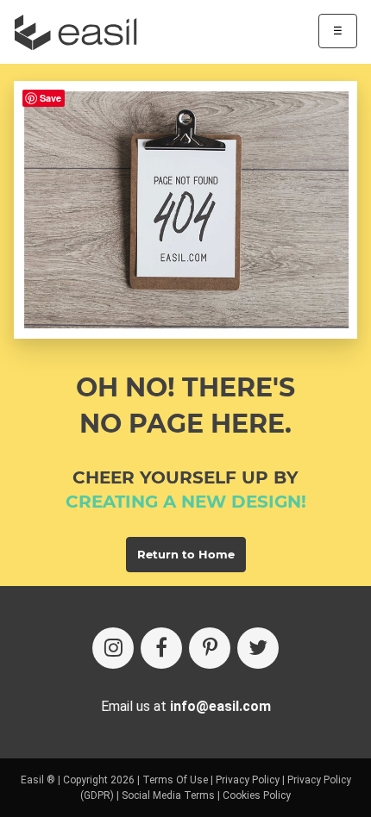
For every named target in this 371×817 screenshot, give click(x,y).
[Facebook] (161, 648)
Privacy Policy (248, 780)
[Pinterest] (209, 648)
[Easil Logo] (81, 32)
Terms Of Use (175, 780)
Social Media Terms (168, 795)
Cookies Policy (257, 795)
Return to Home (186, 554)
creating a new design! (186, 501)
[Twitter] (258, 648)
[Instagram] (113, 648)
